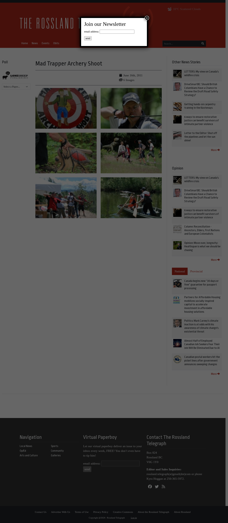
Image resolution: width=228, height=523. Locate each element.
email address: (91, 31)
